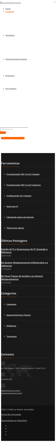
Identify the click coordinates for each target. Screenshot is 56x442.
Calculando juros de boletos (24, 120)
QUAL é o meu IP (20, 105)
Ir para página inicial (12, 137)
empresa (16, 85)
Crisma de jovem (20, 25)
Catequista (17, 32)
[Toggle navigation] (54, 2)
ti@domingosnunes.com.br (10, 390)
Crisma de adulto (20, 28)
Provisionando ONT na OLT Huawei (23, 174)
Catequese (9, 11)
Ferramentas (10, 88)
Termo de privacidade (11, 414)
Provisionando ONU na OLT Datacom (28, 98)
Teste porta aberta (15, 228)
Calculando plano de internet (25, 116)
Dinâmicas (9, 75)
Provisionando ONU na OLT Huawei (28, 94)
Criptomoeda (18, 56)
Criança (16, 17)
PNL (14, 65)
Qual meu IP (12, 206)
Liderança (17, 69)
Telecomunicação (20, 41)
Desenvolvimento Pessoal (16, 59)
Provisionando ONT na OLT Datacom (24, 185)
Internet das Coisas (21, 45)
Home (7, 8)
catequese (17, 81)
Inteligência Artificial (21, 52)
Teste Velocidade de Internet (25, 112)
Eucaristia (17, 21)
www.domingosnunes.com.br (11, 393)
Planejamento (19, 72)
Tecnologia (10, 35)
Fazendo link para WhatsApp (25, 124)
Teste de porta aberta (22, 109)
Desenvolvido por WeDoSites (14, 420)
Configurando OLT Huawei (24, 102)
